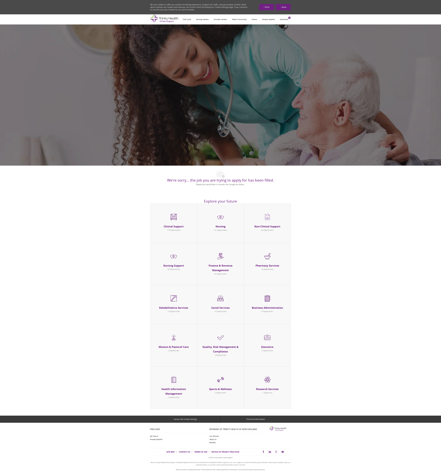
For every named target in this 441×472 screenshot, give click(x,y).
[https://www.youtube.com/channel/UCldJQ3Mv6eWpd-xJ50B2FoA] (282, 451)
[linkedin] (270, 451)
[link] (164, 19)
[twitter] (276, 451)
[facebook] (263, 451)
